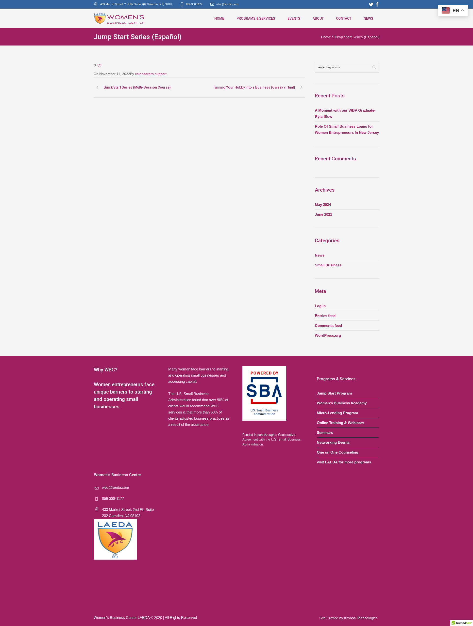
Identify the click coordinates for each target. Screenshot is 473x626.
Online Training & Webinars (340, 423)
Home (326, 37)
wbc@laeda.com (227, 4)
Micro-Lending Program (337, 413)
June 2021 (323, 214)
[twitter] (371, 4)
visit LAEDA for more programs (344, 462)
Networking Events (333, 442)
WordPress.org (328, 335)
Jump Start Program (334, 393)
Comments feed (328, 325)
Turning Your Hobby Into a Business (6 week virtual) (254, 87)
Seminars (325, 432)
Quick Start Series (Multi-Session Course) (137, 87)
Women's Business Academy (342, 403)
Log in (320, 306)
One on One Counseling (337, 452)
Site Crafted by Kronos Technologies (348, 618)
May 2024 (323, 204)
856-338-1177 (113, 498)
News (319, 255)
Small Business (328, 265)
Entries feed (325, 316)
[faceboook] (376, 4)
